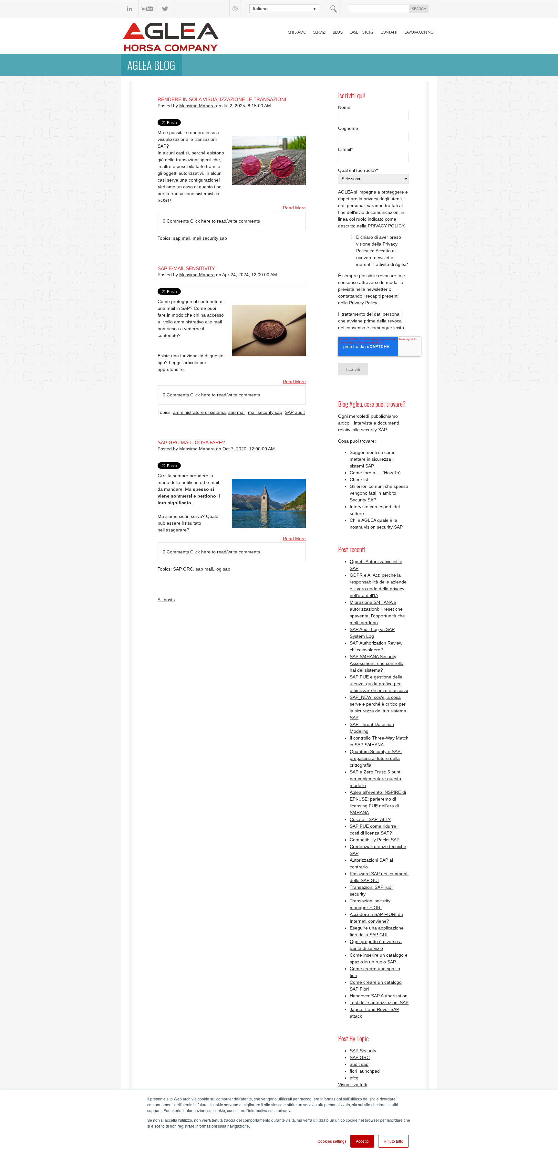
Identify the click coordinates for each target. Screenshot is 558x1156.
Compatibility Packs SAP (374, 839)
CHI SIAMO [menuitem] (297, 32)
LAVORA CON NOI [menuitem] (419, 32)
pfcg (354, 1077)
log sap (222, 569)
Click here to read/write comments (225, 221)
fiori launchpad (365, 1071)
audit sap (359, 1064)
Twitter (165, 8)
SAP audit (295, 412)
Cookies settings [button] (331, 1141)
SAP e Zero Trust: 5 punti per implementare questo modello (375, 778)
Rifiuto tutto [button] (393, 1141)
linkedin (130, 8)
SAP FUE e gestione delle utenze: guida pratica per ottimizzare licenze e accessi (379, 683)
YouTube (147, 8)
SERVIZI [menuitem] (319, 32)
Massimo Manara (197, 105)
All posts (166, 599)
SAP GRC (183, 569)
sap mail (181, 238)
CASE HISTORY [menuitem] (361, 32)
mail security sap (210, 238)
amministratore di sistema (199, 412)
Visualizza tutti (352, 1084)
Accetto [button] (362, 1141)
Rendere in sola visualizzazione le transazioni (222, 99)
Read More (294, 207)
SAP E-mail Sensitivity (186, 268)
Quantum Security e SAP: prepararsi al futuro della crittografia (376, 758)
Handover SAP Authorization (379, 995)
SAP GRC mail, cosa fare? (191, 442)
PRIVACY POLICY (386, 225)
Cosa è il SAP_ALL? (370, 819)
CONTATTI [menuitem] (388, 32)
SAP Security (363, 1050)
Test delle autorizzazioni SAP (379, 1002)
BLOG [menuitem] (337, 32)
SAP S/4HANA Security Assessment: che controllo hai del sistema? (376, 663)
